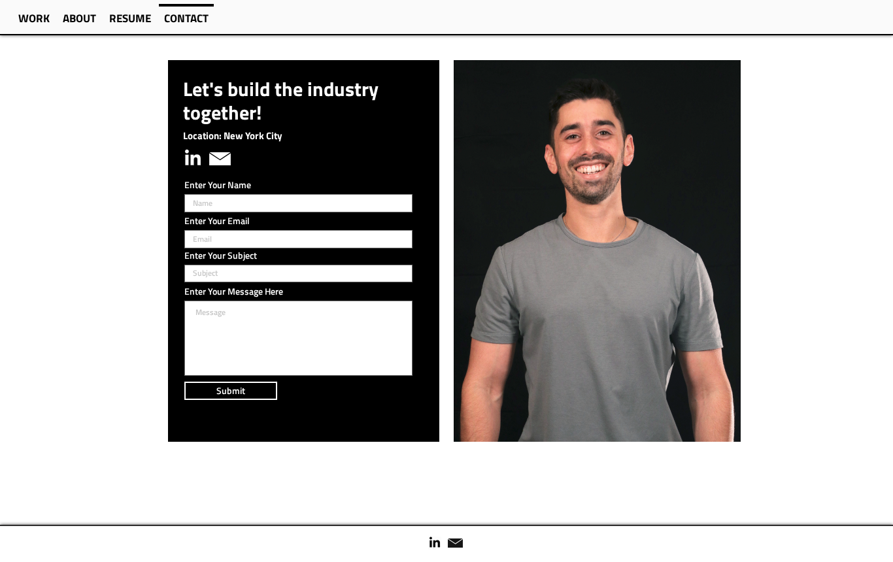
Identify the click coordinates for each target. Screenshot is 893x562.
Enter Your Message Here (233, 291)
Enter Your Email (217, 220)
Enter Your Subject (220, 255)
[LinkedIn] (193, 159)
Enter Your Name (217, 185)
